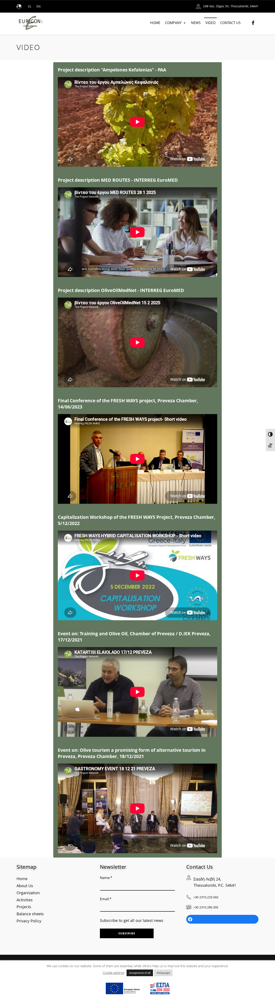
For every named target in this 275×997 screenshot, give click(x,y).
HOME (155, 22)
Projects (24, 906)
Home (22, 878)
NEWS (196, 22)
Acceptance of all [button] (139, 973)
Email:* (106, 899)
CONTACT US (230, 22)
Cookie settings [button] (113, 972)
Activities (25, 899)
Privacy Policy (29, 920)
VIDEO (210, 22)
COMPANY (173, 22)
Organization (28, 892)
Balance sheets (30, 913)
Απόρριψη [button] (163, 973)
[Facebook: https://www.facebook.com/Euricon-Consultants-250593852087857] (222, 919)
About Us (25, 885)
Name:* (106, 877)
